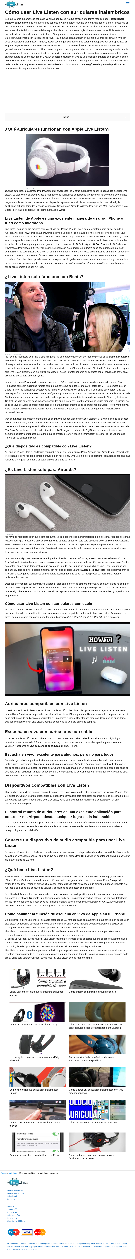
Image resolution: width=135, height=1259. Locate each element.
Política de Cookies (15, 1190)
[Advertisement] (67, 91)
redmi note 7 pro (14, 1215)
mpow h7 (11, 1206)
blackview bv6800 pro (16, 1221)
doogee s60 (12, 1209)
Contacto (11, 1199)
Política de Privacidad (16, 1193)
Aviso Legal (12, 1196)
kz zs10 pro (12, 1218)
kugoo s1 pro (12, 1212)
